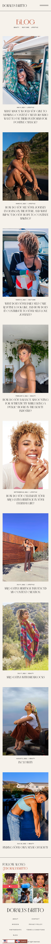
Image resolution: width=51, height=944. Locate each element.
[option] (21, 941)
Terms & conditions (35, 930)
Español (23, 941)
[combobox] (8, 941)
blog (15, 935)
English (11, 941)
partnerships (15, 930)
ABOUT (15, 919)
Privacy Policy (35, 924)
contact (36, 919)
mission (15, 924)
